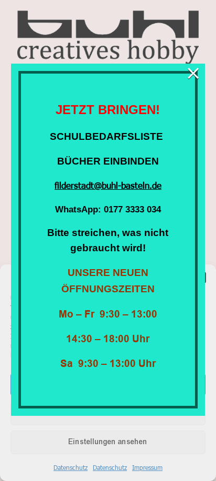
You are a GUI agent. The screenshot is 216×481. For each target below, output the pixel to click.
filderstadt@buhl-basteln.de (108, 185)
